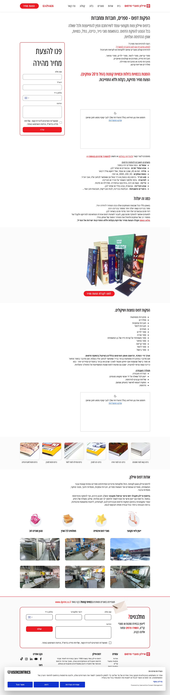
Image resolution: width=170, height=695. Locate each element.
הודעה (59, 103)
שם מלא (58, 71)
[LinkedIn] (31, 659)
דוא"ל (59, 82)
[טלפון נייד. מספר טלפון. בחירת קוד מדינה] (26, 98)
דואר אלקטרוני (76, 612)
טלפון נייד (58, 92)
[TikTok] (21, 659)
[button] (100, 6)
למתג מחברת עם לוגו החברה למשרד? (133, 46)
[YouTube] (36, 659)
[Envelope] (119, 606)
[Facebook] (40, 659)
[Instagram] (26, 659)
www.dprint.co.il (63, 602)
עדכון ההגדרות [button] (115, 120)
